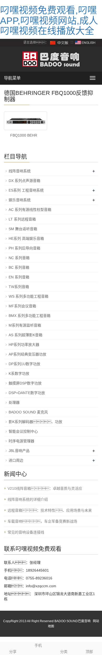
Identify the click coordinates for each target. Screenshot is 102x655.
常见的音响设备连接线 (26, 532)
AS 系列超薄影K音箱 (25, 335)
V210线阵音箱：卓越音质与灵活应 (45, 488)
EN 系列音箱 (19, 277)
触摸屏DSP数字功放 (25, 383)
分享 (12, 652)
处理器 (14, 402)
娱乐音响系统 (20, 200)
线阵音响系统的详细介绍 (28, 499)
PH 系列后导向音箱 (24, 248)
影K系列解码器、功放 (35, 422)
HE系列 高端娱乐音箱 (26, 238)
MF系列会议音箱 (22, 306)
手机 (38, 645)
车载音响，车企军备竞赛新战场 (42, 521)
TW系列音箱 (19, 287)
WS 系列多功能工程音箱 (28, 296)
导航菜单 (12, 78)
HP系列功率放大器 (24, 344)
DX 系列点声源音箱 (24, 181)
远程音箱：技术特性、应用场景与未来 (50, 510)
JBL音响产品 (19, 451)
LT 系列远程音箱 (22, 219)
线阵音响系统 (20, 171)
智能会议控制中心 (23, 431)
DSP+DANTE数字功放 (27, 393)
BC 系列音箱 (19, 267)
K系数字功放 (19, 373)
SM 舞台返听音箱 (23, 229)
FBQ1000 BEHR (23, 135)
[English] (85, 42)
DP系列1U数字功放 (24, 364)
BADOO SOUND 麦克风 (28, 412)
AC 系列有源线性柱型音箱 (30, 209)
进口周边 (16, 460)
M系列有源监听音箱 (25, 325)
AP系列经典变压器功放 (27, 354)
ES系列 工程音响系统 (26, 190)
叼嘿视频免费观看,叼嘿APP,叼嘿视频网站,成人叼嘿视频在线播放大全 (49, 20)
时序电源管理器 (21, 441)
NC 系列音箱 (19, 258)
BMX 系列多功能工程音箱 (29, 316)
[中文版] (59, 42)
